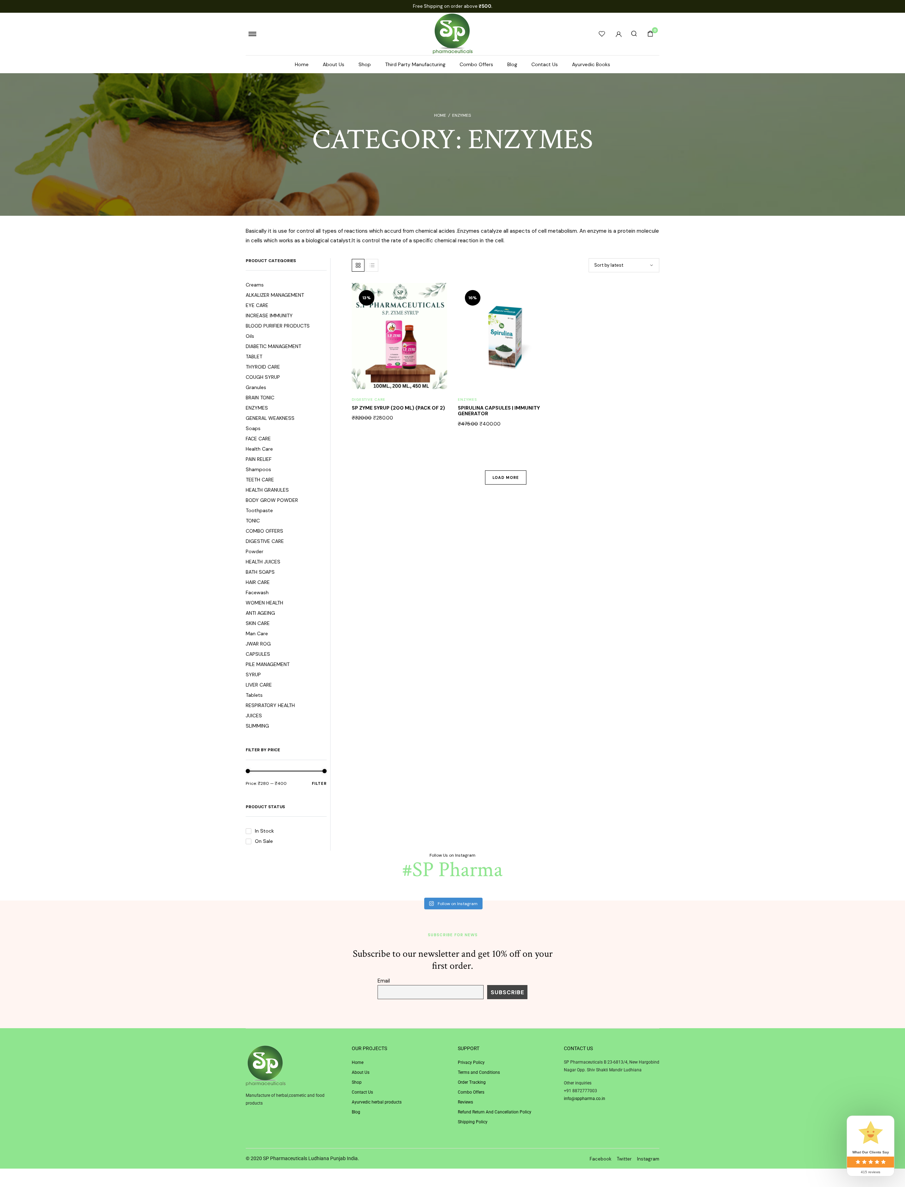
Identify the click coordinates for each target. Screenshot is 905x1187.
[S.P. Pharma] (453, 33)
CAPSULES (258, 654)
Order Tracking (472, 1082)
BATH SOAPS (260, 572)
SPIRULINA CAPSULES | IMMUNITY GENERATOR (499, 411)
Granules (256, 387)
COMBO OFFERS (264, 531)
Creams (255, 285)
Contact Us (544, 64)
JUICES (254, 715)
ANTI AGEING (260, 613)
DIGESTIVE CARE (265, 541)
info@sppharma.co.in (584, 1098)
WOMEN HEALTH (264, 603)
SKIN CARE (258, 623)
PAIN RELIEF (259, 459)
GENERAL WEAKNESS (270, 418)
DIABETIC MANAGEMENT (273, 346)
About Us (333, 64)
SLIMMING (257, 726)
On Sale (264, 841)
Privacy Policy (471, 1062)
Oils (250, 336)
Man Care (257, 633)
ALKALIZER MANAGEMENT (275, 295)
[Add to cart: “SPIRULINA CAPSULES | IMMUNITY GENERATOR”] (543, 325)
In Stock (264, 831)
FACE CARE (258, 438)
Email (384, 981)
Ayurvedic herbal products (377, 1102)
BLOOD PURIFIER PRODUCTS (278, 326)
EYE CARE (257, 305)
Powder (254, 551)
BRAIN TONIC (260, 397)
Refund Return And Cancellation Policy (494, 1112)
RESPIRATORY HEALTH (270, 705)
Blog (512, 64)
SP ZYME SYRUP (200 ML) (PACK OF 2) (398, 408)
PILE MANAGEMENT (268, 664)
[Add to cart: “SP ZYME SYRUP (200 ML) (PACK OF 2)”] (437, 325)
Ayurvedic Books (591, 64)
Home (302, 64)
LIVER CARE (259, 685)
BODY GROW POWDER (272, 500)
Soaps (253, 428)
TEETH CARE (260, 479)
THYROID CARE (263, 367)
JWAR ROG (258, 644)
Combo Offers (476, 64)
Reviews (465, 1102)
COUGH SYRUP (263, 377)
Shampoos (258, 469)
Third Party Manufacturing (415, 64)
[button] (437, 311)
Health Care (259, 449)
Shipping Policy (472, 1121)
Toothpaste (259, 510)
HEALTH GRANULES (267, 490)
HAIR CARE (258, 582)
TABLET (254, 356)
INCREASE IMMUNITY (269, 315)
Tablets (254, 695)
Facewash (257, 592)
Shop (364, 64)
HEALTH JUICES (263, 561)
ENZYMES (257, 408)
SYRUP (253, 674)
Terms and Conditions (479, 1072)
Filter (319, 783)
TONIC (253, 520)
